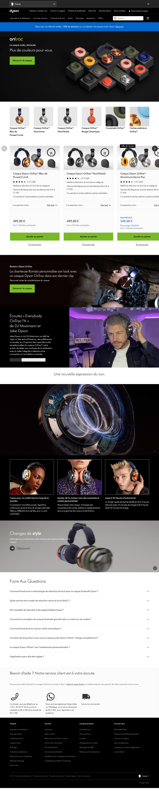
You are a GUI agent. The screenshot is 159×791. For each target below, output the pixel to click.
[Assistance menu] (96, 18)
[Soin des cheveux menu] (48, 18)
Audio (70, 18)
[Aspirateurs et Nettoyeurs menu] (31, 18)
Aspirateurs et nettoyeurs (19, 730)
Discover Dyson (85, 734)
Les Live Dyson (119, 752)
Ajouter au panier (34, 236)
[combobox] (33, 3)
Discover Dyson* (105, 11)
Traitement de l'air (57, 18)
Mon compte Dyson (121, 743)
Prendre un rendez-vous (38, 11)
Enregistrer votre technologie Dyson (127, 747)
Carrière (83, 738)
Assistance (91, 18)
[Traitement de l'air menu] (66, 18)
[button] (155, 98)
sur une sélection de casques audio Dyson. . (93, 26)
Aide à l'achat (50, 734)
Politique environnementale (89, 752)
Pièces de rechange (17, 761)
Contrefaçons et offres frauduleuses (58, 761)
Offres (100, 18)
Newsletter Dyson (120, 730)
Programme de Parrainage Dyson (126, 734)
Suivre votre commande (53, 743)
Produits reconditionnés (76, 11)
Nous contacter (119, 11)
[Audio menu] (74, 18)
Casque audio (15, 743)
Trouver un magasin (57, 11)
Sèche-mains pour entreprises (21, 756)
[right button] (155, 148)
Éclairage (80, 18)
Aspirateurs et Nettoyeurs (20, 18)
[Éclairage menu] (85, 18)
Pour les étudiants (51, 747)
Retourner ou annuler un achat (56, 738)
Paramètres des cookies (56, 776)
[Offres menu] (104, 18)
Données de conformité (53, 752)
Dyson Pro (92, 11)
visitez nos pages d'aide (74, 684)
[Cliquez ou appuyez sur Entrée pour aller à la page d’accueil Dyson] (14, 11)
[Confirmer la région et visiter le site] (148, 4)
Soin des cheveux (40, 18)
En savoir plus (35, 244)
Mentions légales (71, 776)
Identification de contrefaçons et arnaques (60, 756)
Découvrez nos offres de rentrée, (48, 26)
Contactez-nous (85, 730)
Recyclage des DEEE (87, 747)
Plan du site (14, 765)
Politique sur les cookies (40, 776)
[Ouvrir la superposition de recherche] (128, 18)
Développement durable (88, 743)
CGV (11, 776)
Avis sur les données (84, 776)
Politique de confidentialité (23, 776)
